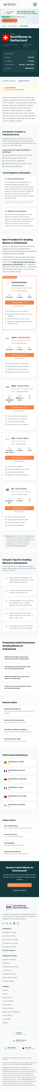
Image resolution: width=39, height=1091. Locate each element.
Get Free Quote (18, 302)
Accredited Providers (9, 974)
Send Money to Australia (10, 939)
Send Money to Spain (9, 932)
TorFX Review (6, 970)
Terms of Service (7, 1008)
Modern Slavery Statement (10, 1012)
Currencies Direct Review (10, 967)
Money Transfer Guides (9, 977)
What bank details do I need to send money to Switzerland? (16, 677)
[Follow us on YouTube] (18, 923)
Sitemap (5, 1023)
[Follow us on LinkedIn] (11, 923)
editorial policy (22, 546)
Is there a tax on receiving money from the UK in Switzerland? (17, 687)
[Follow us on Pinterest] (14, 923)
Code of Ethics (7, 1015)
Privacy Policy (7, 1005)
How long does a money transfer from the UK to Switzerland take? (17, 668)
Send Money (13, 26)
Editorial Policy (7, 997)
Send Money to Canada (10, 943)
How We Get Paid (8, 1001)
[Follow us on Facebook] (3, 923)
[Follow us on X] (7, 923)
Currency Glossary (8, 981)
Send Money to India (9, 947)
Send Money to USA (8, 936)
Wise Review (6, 963)
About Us (5, 990)
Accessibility (6, 1019)
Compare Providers (19, 890)
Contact (5, 994)
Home (4, 26)
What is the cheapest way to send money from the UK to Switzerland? (16, 658)
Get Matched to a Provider (18, 885)
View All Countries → (9, 950)
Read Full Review (19, 306)
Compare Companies (9, 959)
